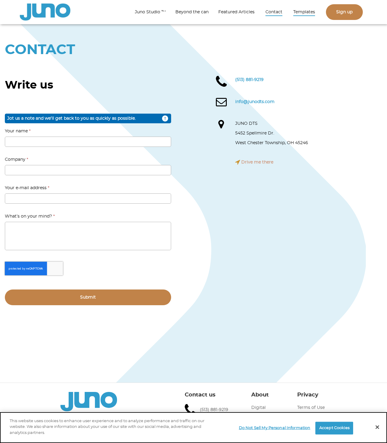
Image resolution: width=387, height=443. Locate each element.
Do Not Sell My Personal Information (275, 428)
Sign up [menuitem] (344, 12)
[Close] (377, 427)
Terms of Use (311, 408)
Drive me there (256, 162)
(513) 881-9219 (249, 80)
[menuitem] (150, 12)
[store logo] (45, 12)
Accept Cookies (334, 428)
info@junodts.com (255, 102)
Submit (88, 297)
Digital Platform (260, 411)
